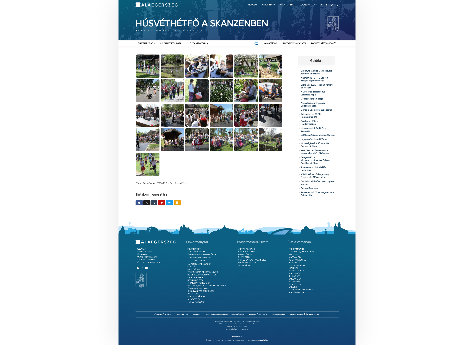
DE (321, 5)
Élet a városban (198, 43)
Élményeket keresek (146, 260)
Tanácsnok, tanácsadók (199, 264)
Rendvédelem (295, 284)
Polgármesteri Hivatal (171, 43)
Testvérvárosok (196, 302)
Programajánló (297, 249)
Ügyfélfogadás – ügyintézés (252, 260)
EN (315, 5)
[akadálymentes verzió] (332, 5)
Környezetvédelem (196, 297)
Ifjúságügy (294, 276)
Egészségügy (295, 273)
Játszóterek (295, 279)
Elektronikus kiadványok (301, 290)
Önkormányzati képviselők (200, 254)
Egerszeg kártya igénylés (323, 43)
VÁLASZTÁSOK (270, 43)
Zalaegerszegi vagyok (147, 257)
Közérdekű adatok (247, 263)
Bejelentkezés (237, 336)
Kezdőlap (252, 5)
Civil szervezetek (297, 265)
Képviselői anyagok (258, 314)
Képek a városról (297, 260)
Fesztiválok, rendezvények (302, 252)
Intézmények (295, 263)
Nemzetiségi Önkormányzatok (202, 275)
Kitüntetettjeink (195, 278)
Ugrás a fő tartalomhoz (332, 1)
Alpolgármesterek (196, 252)
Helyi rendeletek (195, 280)
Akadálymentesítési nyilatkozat (305, 314)
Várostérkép (268, 5)
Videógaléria (295, 257)
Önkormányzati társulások (201, 291)
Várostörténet (287, 5)
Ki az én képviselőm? (197, 261)
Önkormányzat (145, 43)
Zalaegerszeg (157, 5)
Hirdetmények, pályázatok (294, 43)
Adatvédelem (278, 314)
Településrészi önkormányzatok (203, 272)
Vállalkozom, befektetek (149, 262)
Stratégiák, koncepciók (199, 283)
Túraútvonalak (296, 292)
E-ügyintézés (244, 257)
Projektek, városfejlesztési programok (207, 286)
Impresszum (182, 314)
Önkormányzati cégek (198, 288)
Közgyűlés (193, 267)
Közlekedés (294, 282)
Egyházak (293, 268)
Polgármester (194, 249)
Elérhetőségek (245, 254)
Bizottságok (194, 269)
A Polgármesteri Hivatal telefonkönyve (225, 314)
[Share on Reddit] (161, 202)
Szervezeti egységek (248, 252)
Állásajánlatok (297, 271)
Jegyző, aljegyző (246, 249)
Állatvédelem (194, 299)
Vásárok (293, 287)
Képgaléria (305, 5)
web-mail (197, 314)
